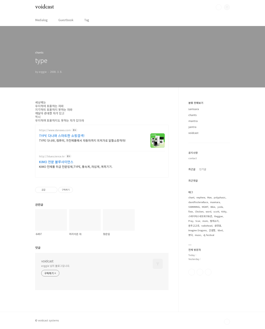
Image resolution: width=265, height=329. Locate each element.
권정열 (218, 225)
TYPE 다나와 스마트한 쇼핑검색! (62, 135)
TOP (227, 322)
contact (192, 158)
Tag (86, 20)
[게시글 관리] (53, 190)
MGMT (205, 206)
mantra (193, 121)
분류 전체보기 (195, 103)
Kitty (223, 211)
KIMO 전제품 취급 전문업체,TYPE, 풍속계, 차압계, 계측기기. (75, 166)
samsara (193, 109)
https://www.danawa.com (55, 130)
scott (216, 211)
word (208, 211)
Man (209, 197)
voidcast (44, 7)
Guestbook (65, 20)
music (198, 235)
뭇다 (190, 235)
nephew (200, 197)
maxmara (215, 202)
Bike (213, 206)
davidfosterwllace (198, 202)
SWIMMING (194, 206)
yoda (220, 206)
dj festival (208, 235)
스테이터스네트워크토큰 (200, 216)
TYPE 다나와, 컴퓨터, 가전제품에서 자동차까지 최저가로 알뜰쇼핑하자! (82, 140)
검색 (218, 7)
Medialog (41, 20)
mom (205, 221)
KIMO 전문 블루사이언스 (56, 162)
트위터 (208, 272)
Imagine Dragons (197, 230)
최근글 (191, 169)
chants (192, 115)
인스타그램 (200, 272)
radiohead (206, 225)
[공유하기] (49, 190)
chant (191, 197)
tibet (220, 230)
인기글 (202, 169)
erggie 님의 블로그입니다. (55, 266)
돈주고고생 (193, 225)
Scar (197, 221)
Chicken (199, 211)
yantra (192, 127)
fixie (190, 211)
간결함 (212, 230)
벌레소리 (214, 221)
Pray (190, 221)
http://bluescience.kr (52, 156)
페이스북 (191, 272)
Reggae (218, 216)
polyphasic (220, 197)
